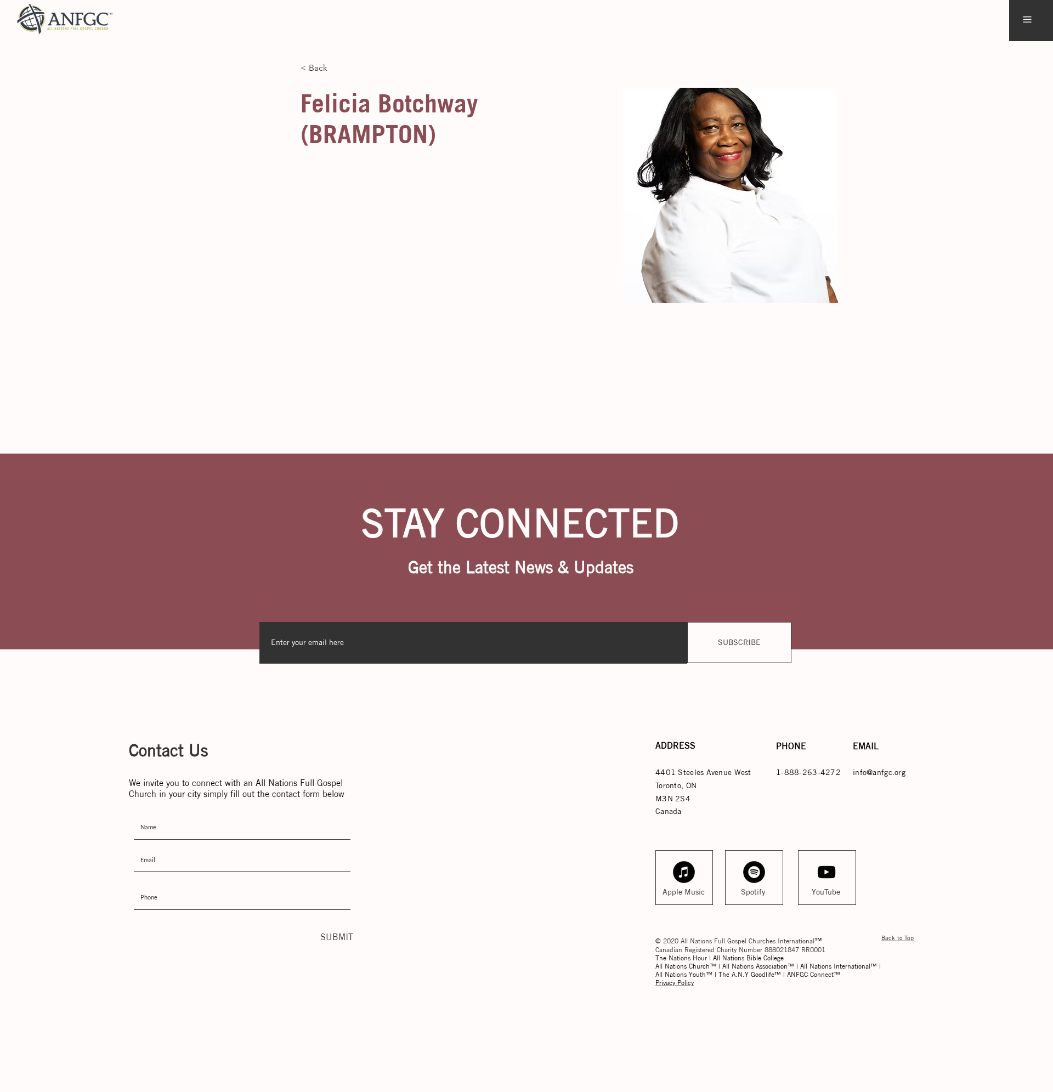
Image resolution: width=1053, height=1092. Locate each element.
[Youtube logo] (826, 872)
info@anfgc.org (879, 772)
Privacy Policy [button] (674, 982)
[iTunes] (684, 872)
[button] (1027, 19)
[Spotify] (754, 872)
